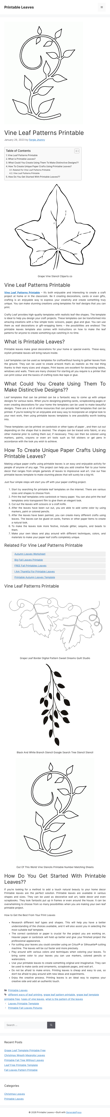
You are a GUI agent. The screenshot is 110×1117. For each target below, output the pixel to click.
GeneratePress (73, 1112)
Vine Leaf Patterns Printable (23, 155)
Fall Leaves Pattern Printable (21, 1070)
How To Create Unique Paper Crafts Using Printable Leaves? (40, 166)
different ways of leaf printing (25, 994)
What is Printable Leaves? (22, 159)
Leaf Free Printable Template (21, 1065)
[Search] (51, 1025)
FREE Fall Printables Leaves (30, 565)
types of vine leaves (32, 999)
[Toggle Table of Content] (75, 151)
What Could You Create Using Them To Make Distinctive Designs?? (43, 162)
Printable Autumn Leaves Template (34, 577)
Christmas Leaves (14, 1094)
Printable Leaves (19, 7)
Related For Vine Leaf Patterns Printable (31, 170)
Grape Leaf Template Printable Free (25, 1050)
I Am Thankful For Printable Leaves (34, 571)
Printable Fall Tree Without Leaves (24, 1060)
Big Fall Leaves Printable (28, 559)
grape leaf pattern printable (59, 994)
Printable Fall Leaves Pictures (25, 1007)
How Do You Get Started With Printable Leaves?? (34, 176)
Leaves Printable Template (23, 1003)
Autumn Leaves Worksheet (29, 554)
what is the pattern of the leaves (64, 999)
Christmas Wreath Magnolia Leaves (24, 1055)
